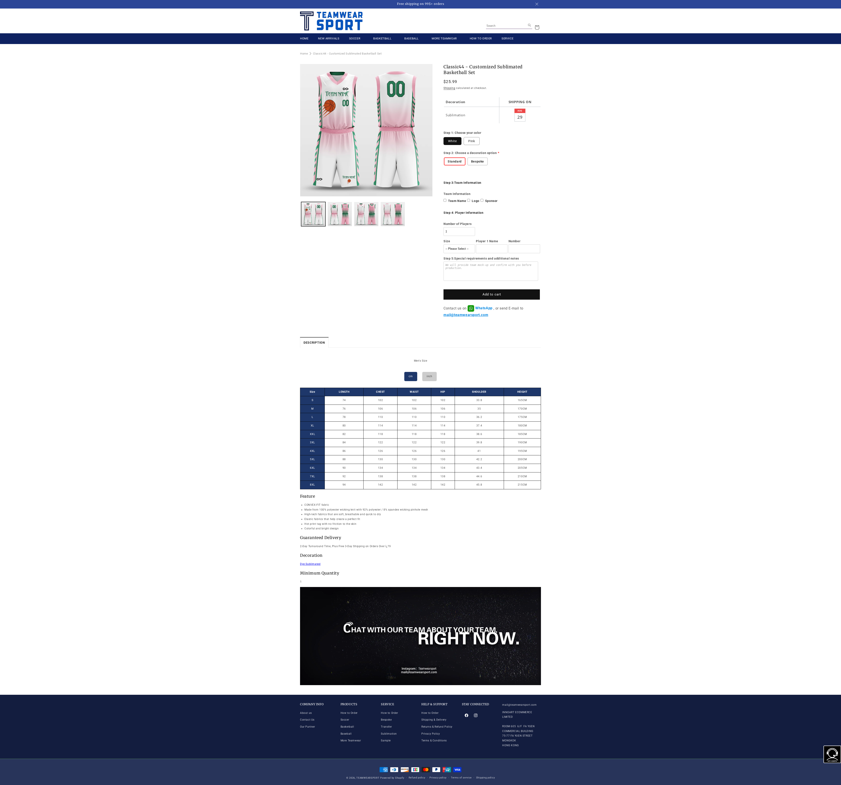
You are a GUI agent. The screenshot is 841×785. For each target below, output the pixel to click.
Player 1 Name (487, 241)
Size (446, 241)
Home (304, 53)
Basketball (347, 726)
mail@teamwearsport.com (465, 315)
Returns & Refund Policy (436, 726)
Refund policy (417, 777)
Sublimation (389, 733)
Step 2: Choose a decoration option (470, 153)
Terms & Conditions (434, 740)
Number (515, 241)
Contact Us (307, 719)
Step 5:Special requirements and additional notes (481, 258)
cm (411, 376)
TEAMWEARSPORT (367, 777)
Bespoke (386, 719)
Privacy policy (438, 777)
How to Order (349, 712)
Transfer (386, 726)
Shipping (449, 88)
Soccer (345, 719)
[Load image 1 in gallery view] (313, 214)
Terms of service (461, 777)
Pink (471, 141)
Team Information (457, 194)
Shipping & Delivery (433, 719)
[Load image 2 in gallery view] (340, 214)
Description (314, 342)
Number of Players (457, 224)
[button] (537, 27)
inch (429, 376)
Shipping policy (485, 777)
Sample (386, 740)
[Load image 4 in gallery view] (393, 214)
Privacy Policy (430, 733)
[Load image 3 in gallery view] (366, 214)
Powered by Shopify (392, 777)
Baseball (346, 733)
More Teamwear (351, 740)
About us (306, 712)
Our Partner (307, 726)
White (452, 141)
